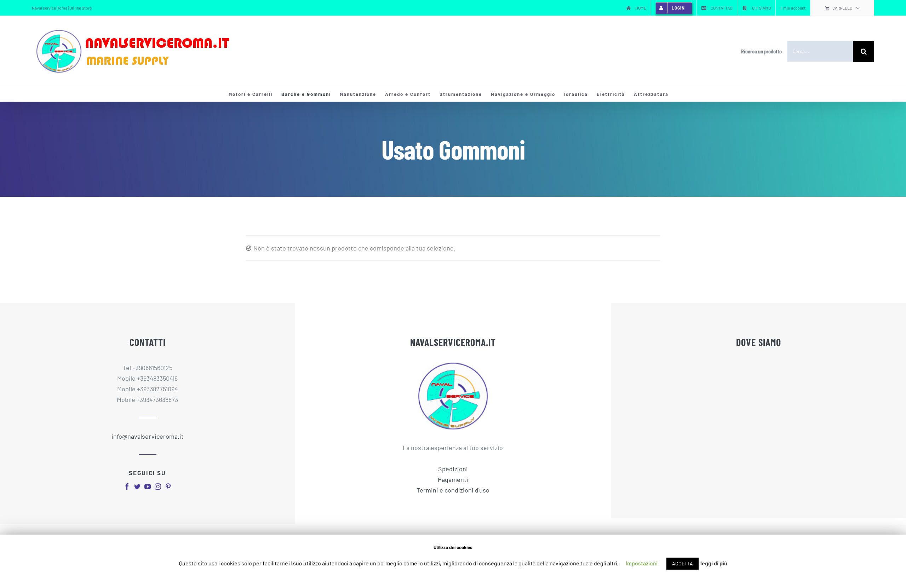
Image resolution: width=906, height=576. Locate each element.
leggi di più (713, 563)
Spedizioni (453, 469)
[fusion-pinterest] (168, 486)
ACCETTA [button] (682, 563)
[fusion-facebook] (127, 486)
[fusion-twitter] (137, 486)
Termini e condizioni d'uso (453, 490)
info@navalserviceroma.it (147, 436)
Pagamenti (453, 479)
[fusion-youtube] (147, 486)
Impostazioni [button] (642, 563)
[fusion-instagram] (158, 486)
